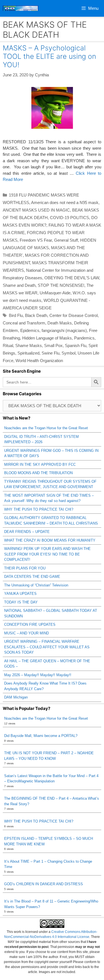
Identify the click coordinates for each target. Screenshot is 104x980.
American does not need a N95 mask (64, 202)
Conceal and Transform (24, 323)
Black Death (36, 315)
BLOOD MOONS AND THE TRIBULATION (38, 473)
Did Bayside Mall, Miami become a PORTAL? (40, 736)
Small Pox (53, 345)
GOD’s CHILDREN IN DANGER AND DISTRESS (43, 884)
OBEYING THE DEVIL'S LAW (71, 277)
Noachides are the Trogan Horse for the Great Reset (46, 428)
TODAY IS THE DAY (21, 602)
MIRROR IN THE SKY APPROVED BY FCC (40, 464)
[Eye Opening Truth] (20, 8)
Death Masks (59, 323)
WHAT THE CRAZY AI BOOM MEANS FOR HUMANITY (49, 540)
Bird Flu (16, 315)
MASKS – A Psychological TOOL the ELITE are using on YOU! (49, 56)
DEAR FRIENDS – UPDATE (27, 532)
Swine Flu (50, 353)
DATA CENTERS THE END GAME (32, 576)
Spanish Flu (75, 345)
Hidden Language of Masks (47, 338)
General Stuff (66, 240)
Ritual (8, 345)
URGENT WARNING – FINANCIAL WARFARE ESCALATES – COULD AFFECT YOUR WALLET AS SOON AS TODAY (47, 646)
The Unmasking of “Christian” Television (36, 585)
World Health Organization (39, 360)
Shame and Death (19, 285)
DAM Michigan (16, 697)
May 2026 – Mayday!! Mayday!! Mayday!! (37, 675)
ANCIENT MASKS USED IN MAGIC (36, 210)
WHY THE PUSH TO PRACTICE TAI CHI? (38, 509)
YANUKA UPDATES (20, 593)
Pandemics (84, 338)
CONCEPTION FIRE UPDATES (29, 624)
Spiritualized (28, 353)
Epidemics (29, 330)
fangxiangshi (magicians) (64, 330)
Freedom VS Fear (36, 240)
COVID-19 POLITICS (69, 217)
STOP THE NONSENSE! (61, 285)
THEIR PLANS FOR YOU (24, 568)
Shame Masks (28, 345)
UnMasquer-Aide (55, 292)
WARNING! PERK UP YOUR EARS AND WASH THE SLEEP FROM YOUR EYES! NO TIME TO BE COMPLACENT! (47, 554)
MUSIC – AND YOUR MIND (26, 633)
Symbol (68, 353)
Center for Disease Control (73, 315)
